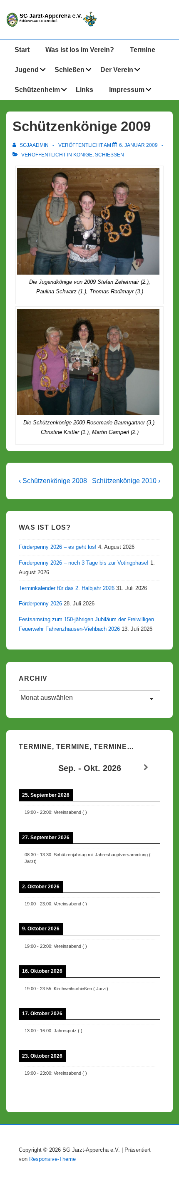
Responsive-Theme (52, 1159)
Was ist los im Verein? (79, 49)
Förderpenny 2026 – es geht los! (58, 547)
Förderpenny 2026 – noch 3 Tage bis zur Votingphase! (84, 563)
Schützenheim (37, 89)
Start (22, 49)
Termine (142, 49)
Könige (82, 155)
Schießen (70, 69)
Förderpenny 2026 (40, 603)
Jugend (27, 69)
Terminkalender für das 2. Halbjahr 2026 (66, 588)
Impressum (126, 89)
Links (84, 89)
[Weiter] (146, 767)
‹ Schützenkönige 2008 (53, 480)
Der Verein (116, 69)
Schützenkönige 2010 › (126, 480)
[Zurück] (33, 767)
